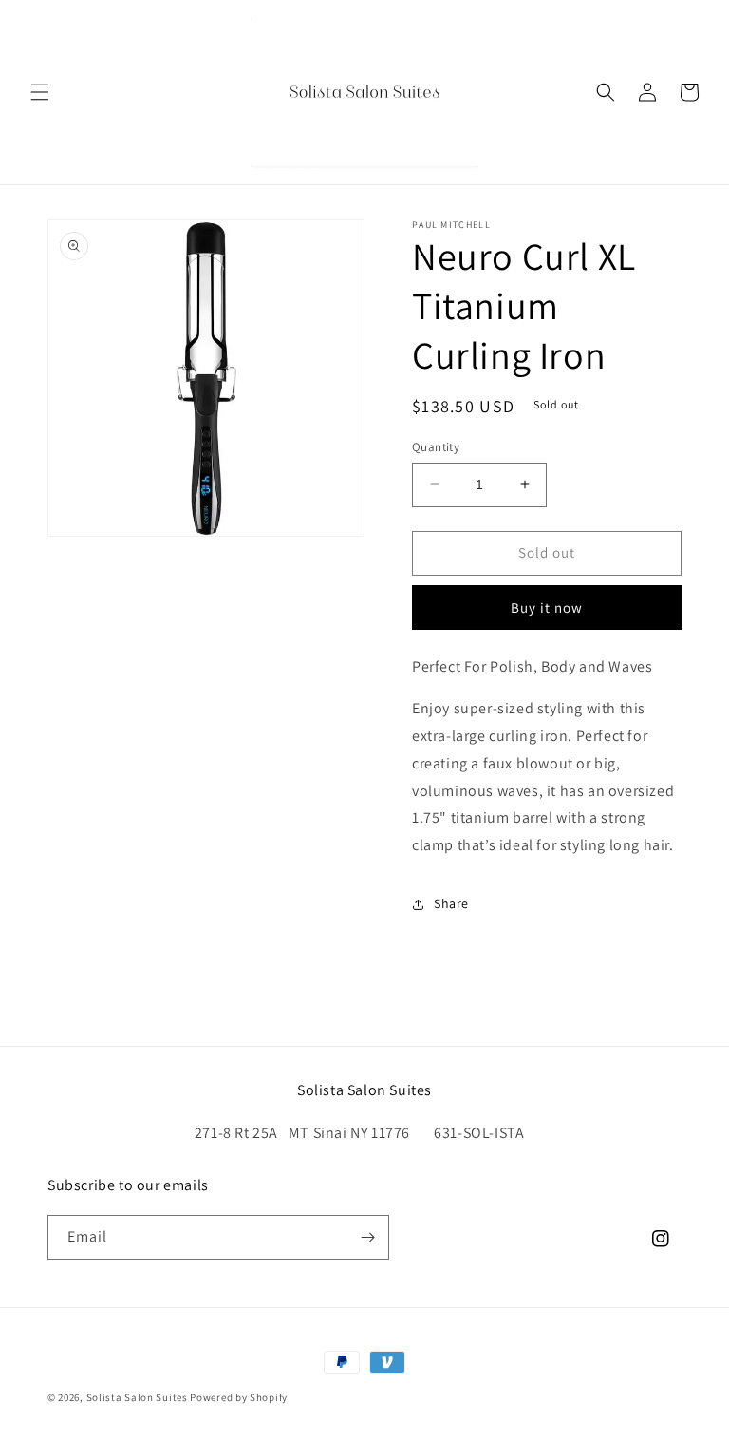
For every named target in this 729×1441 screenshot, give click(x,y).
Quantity (435, 447)
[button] (40, 92)
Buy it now (547, 607)
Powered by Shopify (239, 1397)
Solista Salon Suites (137, 1397)
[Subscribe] (367, 1237)
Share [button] (451, 903)
